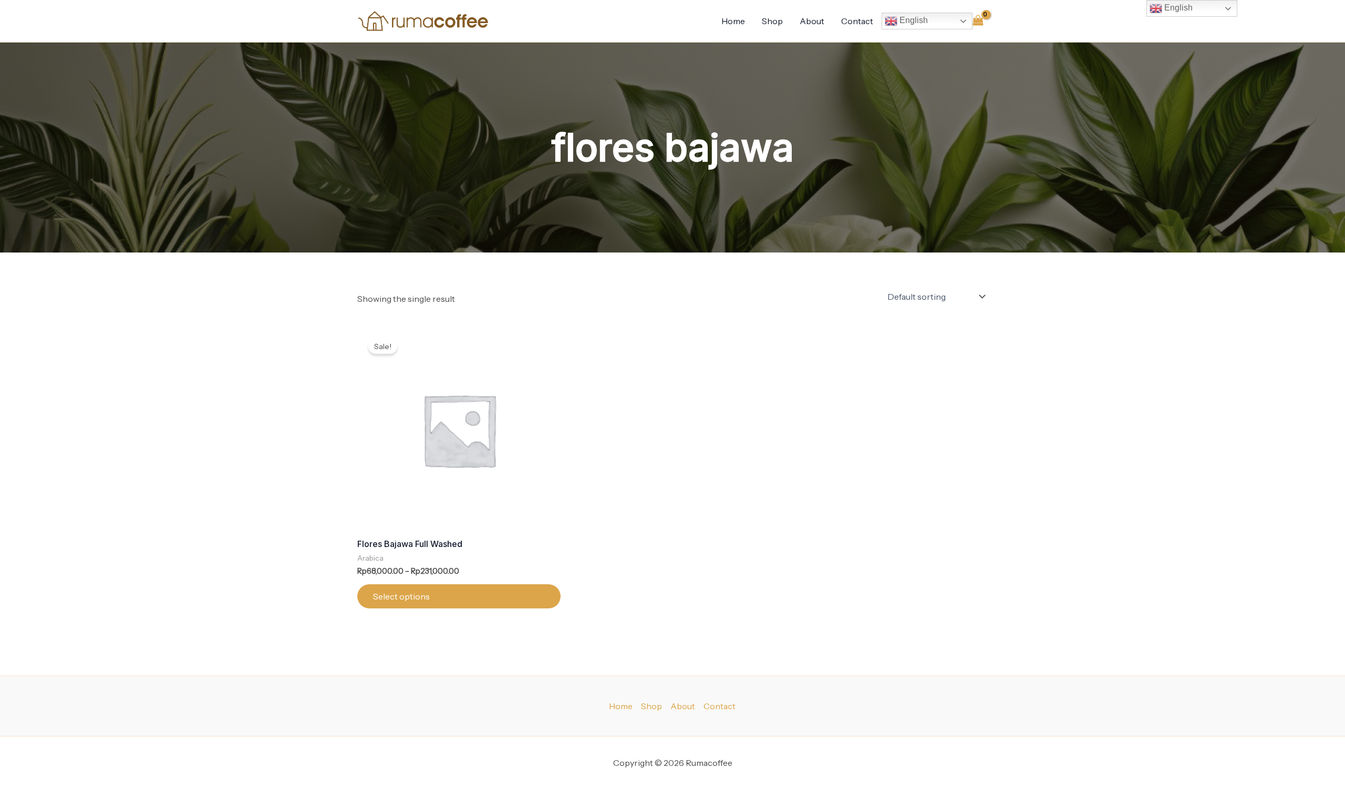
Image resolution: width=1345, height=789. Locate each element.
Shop (772, 21)
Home (733, 21)
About (812, 21)
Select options (401, 596)
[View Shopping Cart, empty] (978, 20)
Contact (857, 21)
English (912, 20)
